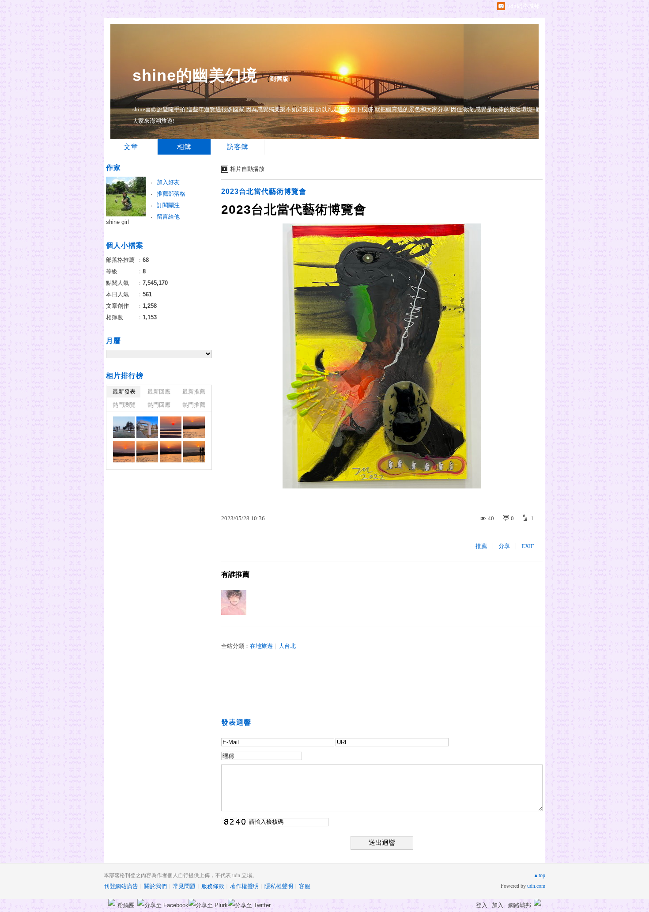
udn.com (536, 886)
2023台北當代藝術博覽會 (263, 191)
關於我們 (155, 886)
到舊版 (279, 79)
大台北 (287, 646)
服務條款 (212, 886)
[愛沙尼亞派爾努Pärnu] (124, 427)
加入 (497, 905)
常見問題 (184, 886)
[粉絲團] (111, 902)
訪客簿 (237, 147)
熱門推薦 (193, 404)
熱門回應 (158, 404)
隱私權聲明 (278, 886)
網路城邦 (519, 905)
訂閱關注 (168, 205)
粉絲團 (126, 905)
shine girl (117, 222)
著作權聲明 (244, 886)
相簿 (184, 147)
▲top (539, 875)
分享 (504, 546)
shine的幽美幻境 (195, 75)
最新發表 (124, 391)
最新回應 (158, 391)
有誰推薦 (235, 574)
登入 (481, 905)
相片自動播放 (247, 169)
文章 (131, 147)
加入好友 (168, 182)
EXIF (527, 546)
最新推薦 (193, 391)
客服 (304, 886)
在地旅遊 (261, 646)
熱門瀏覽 (124, 404)
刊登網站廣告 (121, 886)
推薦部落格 (171, 193)
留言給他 (168, 216)
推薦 (481, 546)
